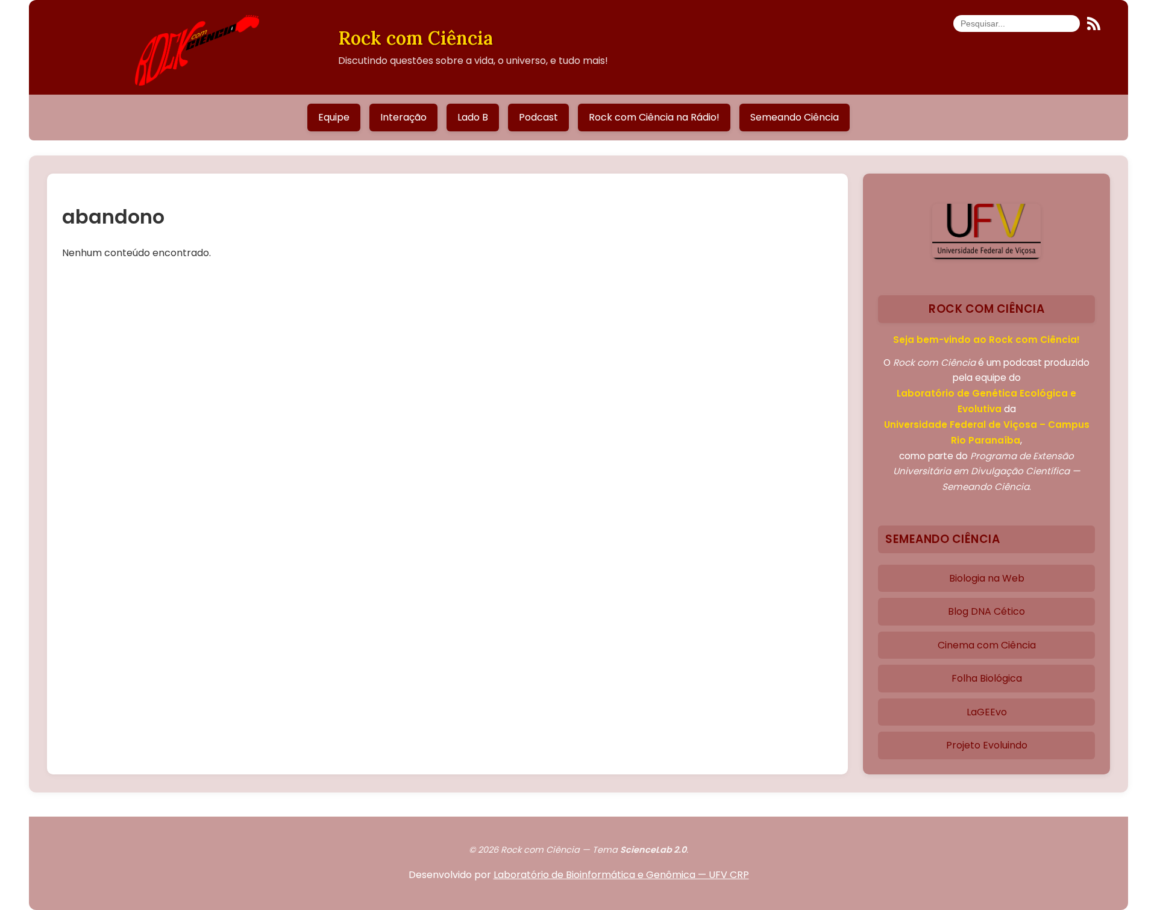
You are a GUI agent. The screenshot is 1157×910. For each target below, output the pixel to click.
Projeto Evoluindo (986, 745)
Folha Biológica (987, 678)
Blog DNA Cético (986, 611)
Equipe (334, 117)
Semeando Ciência (794, 117)
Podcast (538, 117)
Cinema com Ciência (987, 645)
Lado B (472, 117)
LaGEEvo (987, 712)
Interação (403, 117)
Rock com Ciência (415, 37)
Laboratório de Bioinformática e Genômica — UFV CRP (621, 875)
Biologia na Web (986, 578)
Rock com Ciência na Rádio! (654, 117)
